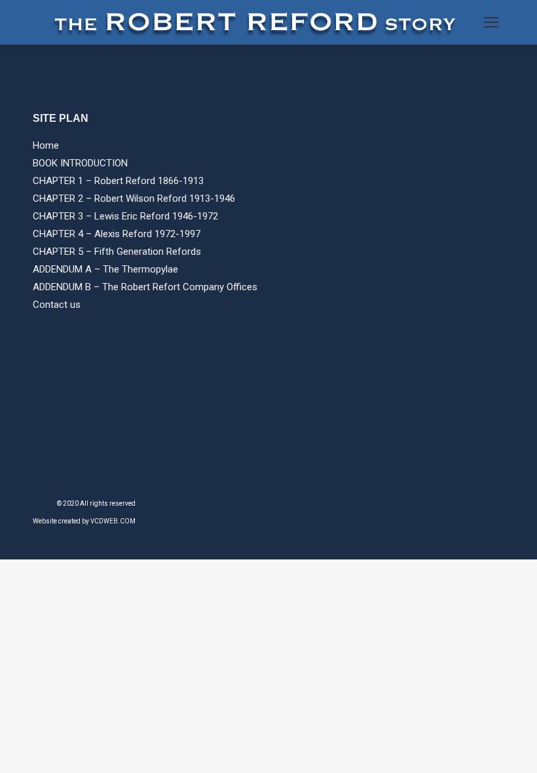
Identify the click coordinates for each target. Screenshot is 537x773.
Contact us (57, 305)
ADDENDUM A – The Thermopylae (105, 269)
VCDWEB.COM (113, 521)
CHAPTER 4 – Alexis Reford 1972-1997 (116, 234)
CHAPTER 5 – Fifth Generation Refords (117, 251)
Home (46, 145)
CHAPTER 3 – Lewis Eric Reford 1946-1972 (125, 216)
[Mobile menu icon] (491, 22)
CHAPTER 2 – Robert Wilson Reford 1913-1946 (134, 198)
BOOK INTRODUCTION (80, 163)
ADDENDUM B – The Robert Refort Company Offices (145, 287)
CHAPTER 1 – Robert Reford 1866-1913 (118, 181)
